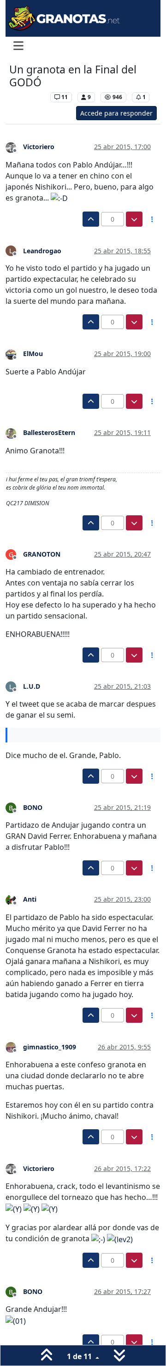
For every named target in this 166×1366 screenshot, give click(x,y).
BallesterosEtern (49, 432)
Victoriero (38, 146)
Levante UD (27, 97)
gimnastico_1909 (49, 1047)
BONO (32, 807)
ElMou (33, 353)
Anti (29, 899)
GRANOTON (41, 554)
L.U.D (31, 686)
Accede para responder (116, 113)
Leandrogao (42, 250)
